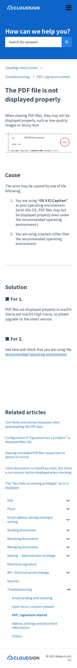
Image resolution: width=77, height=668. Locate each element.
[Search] (67, 42)
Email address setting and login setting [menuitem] (30, 519)
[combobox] (33, 42)
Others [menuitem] (17, 636)
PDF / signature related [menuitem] (29, 615)
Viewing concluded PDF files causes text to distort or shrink (35, 455)
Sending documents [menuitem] (21, 530)
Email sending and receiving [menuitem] (32, 598)
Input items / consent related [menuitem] (33, 606)
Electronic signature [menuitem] (22, 564)
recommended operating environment (36, 354)
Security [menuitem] (13, 581)
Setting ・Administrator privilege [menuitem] (31, 555)
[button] (68, 501)
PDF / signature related (53, 77)
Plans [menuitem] (11, 509)
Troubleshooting (17, 77)
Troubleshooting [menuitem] (19, 589)
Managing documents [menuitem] (22, 547)
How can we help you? (37, 31)
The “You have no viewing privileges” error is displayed (37, 485)
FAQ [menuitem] (10, 500)
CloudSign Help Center (21, 68)
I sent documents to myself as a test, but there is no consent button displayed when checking (38, 470)
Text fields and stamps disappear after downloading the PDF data (32, 424)
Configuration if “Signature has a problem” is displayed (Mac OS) (37, 439)
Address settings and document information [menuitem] (34, 625)
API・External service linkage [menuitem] (28, 572)
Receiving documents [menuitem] (22, 538)
